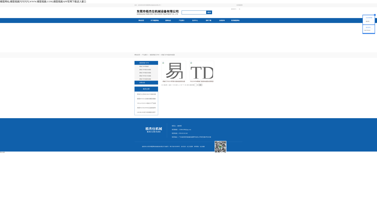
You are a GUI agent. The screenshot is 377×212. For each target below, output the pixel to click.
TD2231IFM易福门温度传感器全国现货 (202, 81)
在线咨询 (222, 20)
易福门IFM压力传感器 (145, 76)
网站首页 (141, 20)
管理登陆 (196, 146)
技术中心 (195, 20)
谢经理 (367, 21)
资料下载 (208, 20)
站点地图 (202, 146)
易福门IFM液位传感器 (145, 69)
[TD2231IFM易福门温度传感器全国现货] (201, 68)
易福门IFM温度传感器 (168, 55)
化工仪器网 (190, 146)
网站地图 (2, 152)
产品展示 (181, 20)
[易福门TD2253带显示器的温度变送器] (173, 68)
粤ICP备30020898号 (175, 146)
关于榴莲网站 (155, 20)
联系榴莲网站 (239, 7)
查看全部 (142, 82)
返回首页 (233, 9)
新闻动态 (168, 20)
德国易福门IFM (154, 55)
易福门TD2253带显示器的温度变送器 (174, 81)
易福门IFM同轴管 (144, 66)
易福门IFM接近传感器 (145, 72)
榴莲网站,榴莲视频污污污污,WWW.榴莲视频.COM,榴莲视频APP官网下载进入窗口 (43, 1)
